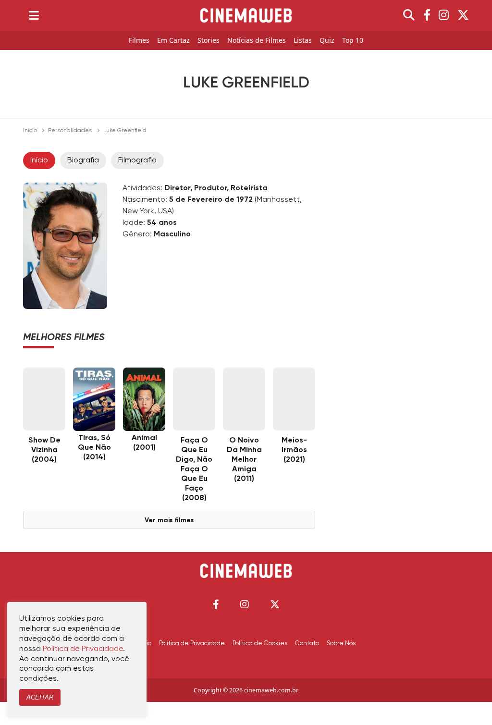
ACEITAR (39, 697)
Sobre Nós (341, 643)
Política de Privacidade (192, 643)
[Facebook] (426, 15)
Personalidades (70, 131)
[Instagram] (444, 15)
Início (30, 131)
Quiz (327, 40)
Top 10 (352, 40)
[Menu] (34, 15)
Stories (208, 40)
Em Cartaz (173, 40)
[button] (216, 604)
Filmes (139, 40)
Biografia (83, 160)
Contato (307, 643)
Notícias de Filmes (256, 40)
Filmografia (137, 160)
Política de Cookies (260, 643)
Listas (303, 40)
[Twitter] (463, 15)
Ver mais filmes (169, 520)
